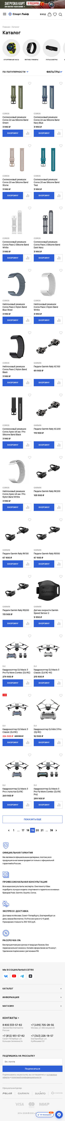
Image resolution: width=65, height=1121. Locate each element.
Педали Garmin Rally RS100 (47, 553)
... (18, 830)
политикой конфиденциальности (26, 1077)
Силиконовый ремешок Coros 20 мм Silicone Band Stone (15, 182)
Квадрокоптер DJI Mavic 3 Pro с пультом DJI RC (15, 790)
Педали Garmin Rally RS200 (16, 610)
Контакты (10, 1018)
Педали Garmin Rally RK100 (16, 553)
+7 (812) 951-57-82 (13, 1036)
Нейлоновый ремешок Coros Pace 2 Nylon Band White (46, 307)
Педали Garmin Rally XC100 (47, 366)
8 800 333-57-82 (12, 1025)
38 (51, 830)
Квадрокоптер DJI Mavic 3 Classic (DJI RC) (15, 730)
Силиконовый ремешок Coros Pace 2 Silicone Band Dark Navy (47, 244)
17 (23, 830)
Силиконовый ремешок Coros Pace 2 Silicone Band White (16, 244)
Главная (6, 27)
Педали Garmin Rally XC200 (47, 428)
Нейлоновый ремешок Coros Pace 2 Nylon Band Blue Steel (15, 307)
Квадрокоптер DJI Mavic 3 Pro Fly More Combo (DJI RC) (16, 671)
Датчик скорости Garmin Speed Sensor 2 (46, 611)
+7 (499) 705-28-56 (42, 1025)
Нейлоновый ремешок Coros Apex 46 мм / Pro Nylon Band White (14, 494)
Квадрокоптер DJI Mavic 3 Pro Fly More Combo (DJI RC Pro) (47, 791)
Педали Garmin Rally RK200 (47, 491)
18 (28, 830)
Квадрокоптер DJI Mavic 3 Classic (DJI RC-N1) (46, 671)
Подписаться (32, 1068)
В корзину (12, 133)
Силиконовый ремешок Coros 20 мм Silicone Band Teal (46, 182)
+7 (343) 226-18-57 (42, 1036)
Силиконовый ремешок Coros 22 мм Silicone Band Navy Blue (46, 120)
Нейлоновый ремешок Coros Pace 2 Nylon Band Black (15, 369)
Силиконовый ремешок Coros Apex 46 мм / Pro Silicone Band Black (14, 431)
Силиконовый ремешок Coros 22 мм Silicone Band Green (15, 120)
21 (42, 830)
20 (37, 830)
